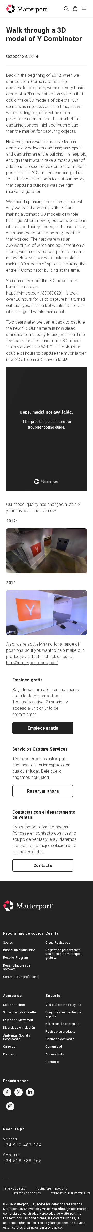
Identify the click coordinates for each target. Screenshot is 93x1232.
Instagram (10, 1106)
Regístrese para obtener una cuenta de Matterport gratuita (63, 954)
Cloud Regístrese (57, 942)
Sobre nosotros (14, 1005)
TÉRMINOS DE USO (14, 1188)
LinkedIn (30, 1092)
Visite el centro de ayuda (63, 1005)
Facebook (7, 1092)
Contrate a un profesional (21, 977)
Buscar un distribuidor (19, 950)
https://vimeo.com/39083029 (33, 293)
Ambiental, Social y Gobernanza (16, 1037)
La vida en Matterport (18, 1020)
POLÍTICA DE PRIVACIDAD (51, 1188)
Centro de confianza (59, 1039)
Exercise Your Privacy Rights (70, 1193)
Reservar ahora (43, 791)
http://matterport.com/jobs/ (32, 662)
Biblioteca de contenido (62, 1024)
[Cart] (75, 9)
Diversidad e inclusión (19, 1028)
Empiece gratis (43, 728)
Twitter (18, 1092)
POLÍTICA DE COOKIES (27, 1193)
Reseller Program (15, 958)
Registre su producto (60, 1031)
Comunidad (53, 1046)
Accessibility (54, 1054)
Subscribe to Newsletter (20, 1012)
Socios (8, 942)
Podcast (9, 1054)
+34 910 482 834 (22, 1145)
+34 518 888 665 (22, 1160)
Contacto (42, 865)
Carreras (9, 1046)
